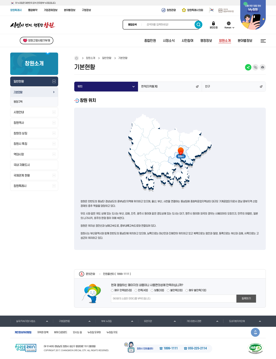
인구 (207, 86)
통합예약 (32, 10)
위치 (79, 86)
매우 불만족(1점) (197, 290)
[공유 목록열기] (248, 67)
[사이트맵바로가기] (263, 40)
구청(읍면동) (64, 321)
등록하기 (246, 298)
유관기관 (148, 321)
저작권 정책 (42, 332)
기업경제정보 (50, 10)
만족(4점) (143, 290)
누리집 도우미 (94, 332)
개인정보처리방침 (23, 332)
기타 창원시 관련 (194, 321)
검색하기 (198, 25)
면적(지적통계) (149, 86)
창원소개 (90, 58)
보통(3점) (159, 290)
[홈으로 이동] (33, 25)
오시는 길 (77, 332)
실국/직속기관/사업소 (25, 321)
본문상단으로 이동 (255, 332)
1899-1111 (171, 348)
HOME (76, 58)
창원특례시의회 (195, 10)
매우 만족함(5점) (123, 290)
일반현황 (106, 58)
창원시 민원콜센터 (145, 349)
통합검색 (132, 24)
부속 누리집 (106, 321)
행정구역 (18, 101)
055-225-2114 (197, 348)
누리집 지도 (112, 332)
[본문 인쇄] (262, 67)
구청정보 (86, 10)
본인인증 (214, 27)
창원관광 (171, 10)
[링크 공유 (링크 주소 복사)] (255, 67)
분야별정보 (69, 10)
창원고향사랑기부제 (39, 40)
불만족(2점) (176, 290)
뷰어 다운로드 (60, 332)
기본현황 (18, 92)
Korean (228, 27)
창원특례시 (16, 10)
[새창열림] (210, 10)
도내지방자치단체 (237, 321)
